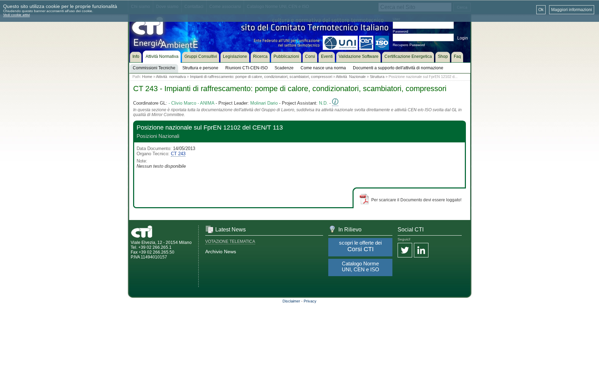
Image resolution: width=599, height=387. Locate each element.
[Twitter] (405, 250)
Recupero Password (409, 45)
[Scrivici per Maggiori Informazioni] (335, 103)
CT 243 (178, 153)
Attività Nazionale (351, 76)
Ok (541, 9)
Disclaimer (291, 301)
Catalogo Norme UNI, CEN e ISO (360, 266)
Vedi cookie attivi (16, 15)
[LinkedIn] (421, 250)
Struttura (377, 76)
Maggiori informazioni (571, 9)
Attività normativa (171, 76)
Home (147, 76)
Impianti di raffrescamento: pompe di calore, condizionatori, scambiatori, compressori (261, 76)
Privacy (310, 301)
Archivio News (220, 251)
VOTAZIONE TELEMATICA (230, 241)
